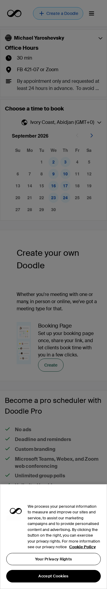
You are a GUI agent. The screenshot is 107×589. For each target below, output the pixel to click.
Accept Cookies (53, 576)
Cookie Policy (82, 546)
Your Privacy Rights (53, 559)
